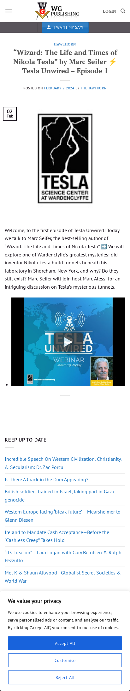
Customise (65, 660)
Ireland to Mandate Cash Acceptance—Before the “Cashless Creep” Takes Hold (57, 536)
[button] (8, 11)
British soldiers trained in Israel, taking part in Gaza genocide (59, 495)
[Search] (123, 11)
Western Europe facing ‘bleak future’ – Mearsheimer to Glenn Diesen (63, 515)
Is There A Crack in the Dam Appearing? (46, 479)
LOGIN (109, 11)
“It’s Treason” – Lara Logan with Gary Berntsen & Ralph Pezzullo (63, 556)
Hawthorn (65, 44)
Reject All (65, 677)
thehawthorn (94, 88)
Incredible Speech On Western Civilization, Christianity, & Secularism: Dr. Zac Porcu (63, 463)
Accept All (65, 643)
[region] (65, 641)
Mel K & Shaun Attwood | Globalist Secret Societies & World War (63, 576)
